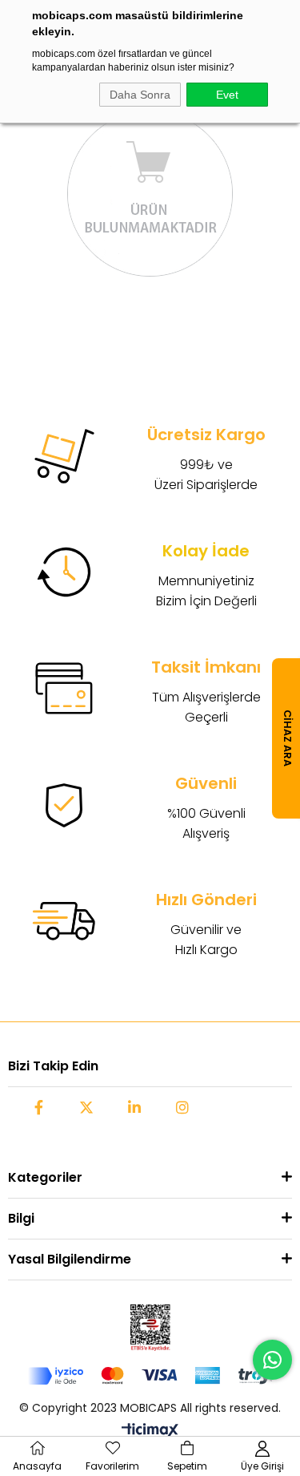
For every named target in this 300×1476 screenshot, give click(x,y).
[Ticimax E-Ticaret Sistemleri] (150, 1431)
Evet (227, 94)
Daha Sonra (140, 94)
